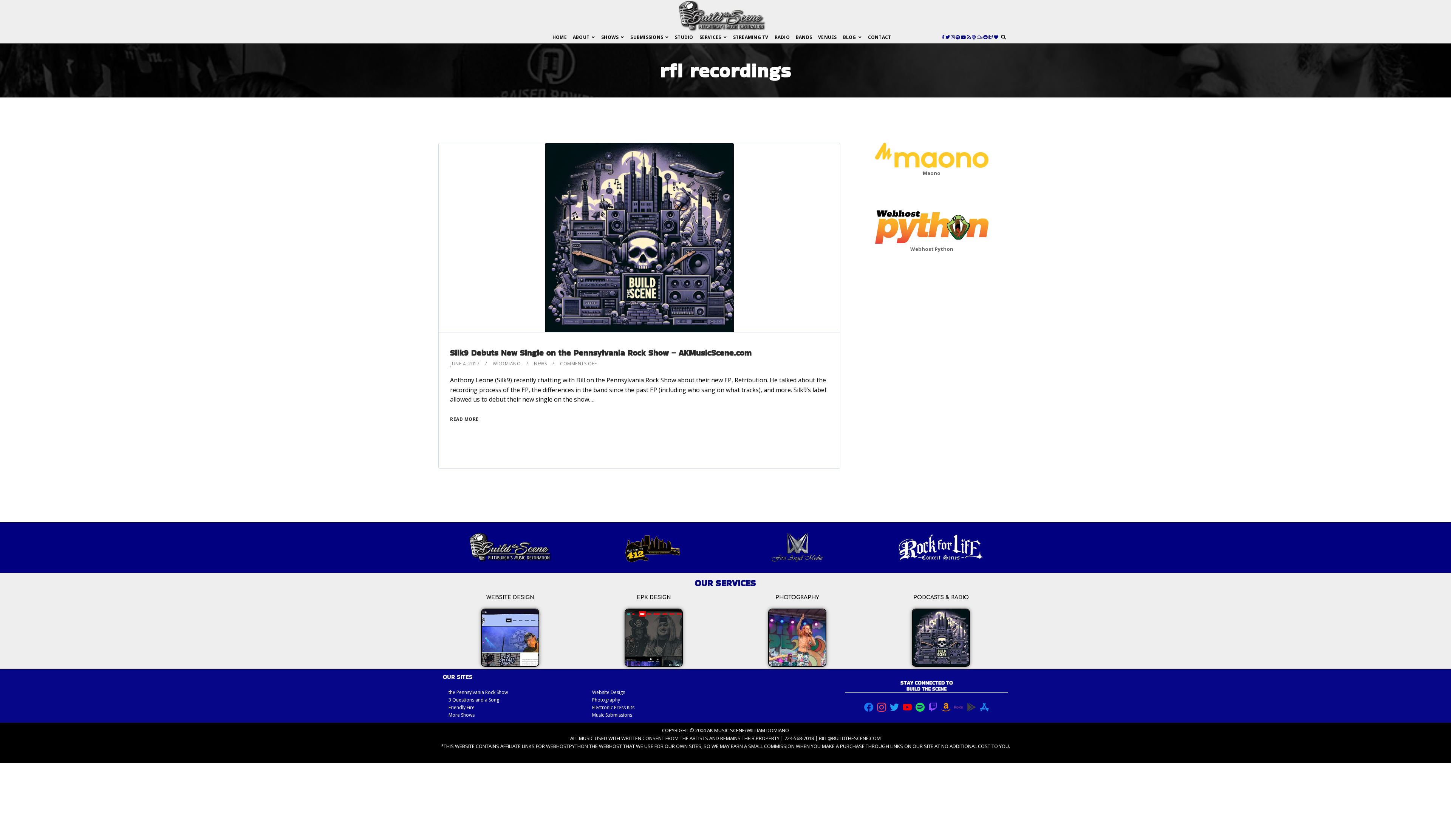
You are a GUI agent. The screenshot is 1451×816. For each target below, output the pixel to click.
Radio (782, 37)
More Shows (462, 715)
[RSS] (969, 37)
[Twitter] (947, 37)
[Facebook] (943, 37)
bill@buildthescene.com (850, 738)
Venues (827, 37)
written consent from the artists (664, 738)
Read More (464, 419)
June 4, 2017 (465, 363)
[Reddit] (985, 37)
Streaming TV (751, 37)
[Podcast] (973, 37)
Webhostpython (567, 746)
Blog (849, 37)
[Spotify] (958, 37)
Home (559, 37)
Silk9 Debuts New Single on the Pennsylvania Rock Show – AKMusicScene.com (601, 353)
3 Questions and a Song (474, 700)
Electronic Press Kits (613, 707)
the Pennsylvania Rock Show (478, 692)
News (540, 363)
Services (710, 37)
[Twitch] (990, 37)
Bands (804, 37)
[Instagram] (952, 37)
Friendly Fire (462, 707)
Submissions (646, 37)
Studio (684, 37)
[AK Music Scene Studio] (722, 16)
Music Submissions (612, 715)
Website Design (608, 692)
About (581, 37)
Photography (606, 700)
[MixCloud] (979, 37)
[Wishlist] (996, 37)
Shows (610, 37)
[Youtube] (964, 37)
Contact (879, 37)
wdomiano (507, 363)
